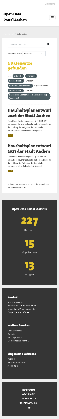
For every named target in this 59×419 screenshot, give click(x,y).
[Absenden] (48, 44)
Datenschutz (28, 398)
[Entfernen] (21, 76)
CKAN (10, 359)
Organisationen (29, 252)
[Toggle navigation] (52, 17)
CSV (10, 135)
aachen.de (28, 394)
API (40, 184)
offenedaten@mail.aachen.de (21, 309)
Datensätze (22, 34)
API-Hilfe (12, 365)
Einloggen (50, 3)
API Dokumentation (17, 362)
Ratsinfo (12, 334)
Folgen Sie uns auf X (17, 312)
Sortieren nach (14, 54)
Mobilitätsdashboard (17, 340)
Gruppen (29, 274)
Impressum (28, 390)
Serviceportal (14, 337)
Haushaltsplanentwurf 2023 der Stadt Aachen (29, 148)
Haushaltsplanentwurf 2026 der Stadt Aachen (29, 112)
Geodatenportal (15, 330)
